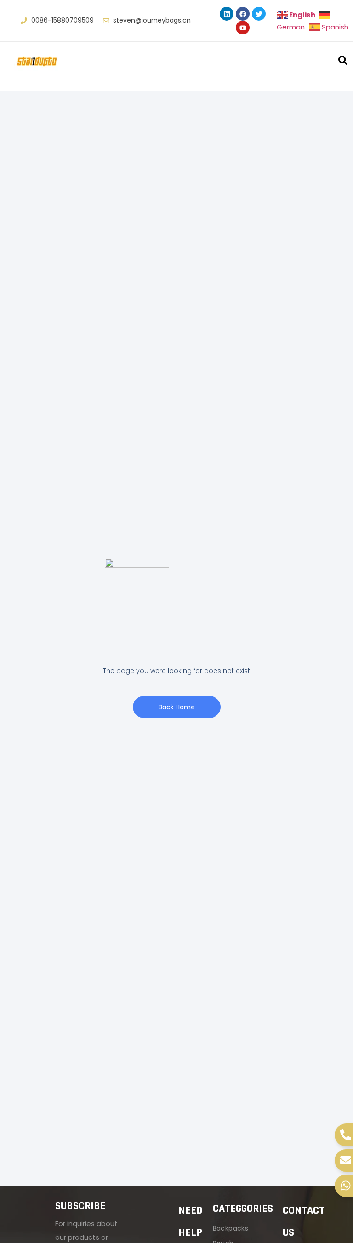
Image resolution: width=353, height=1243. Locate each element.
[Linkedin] (226, 14)
